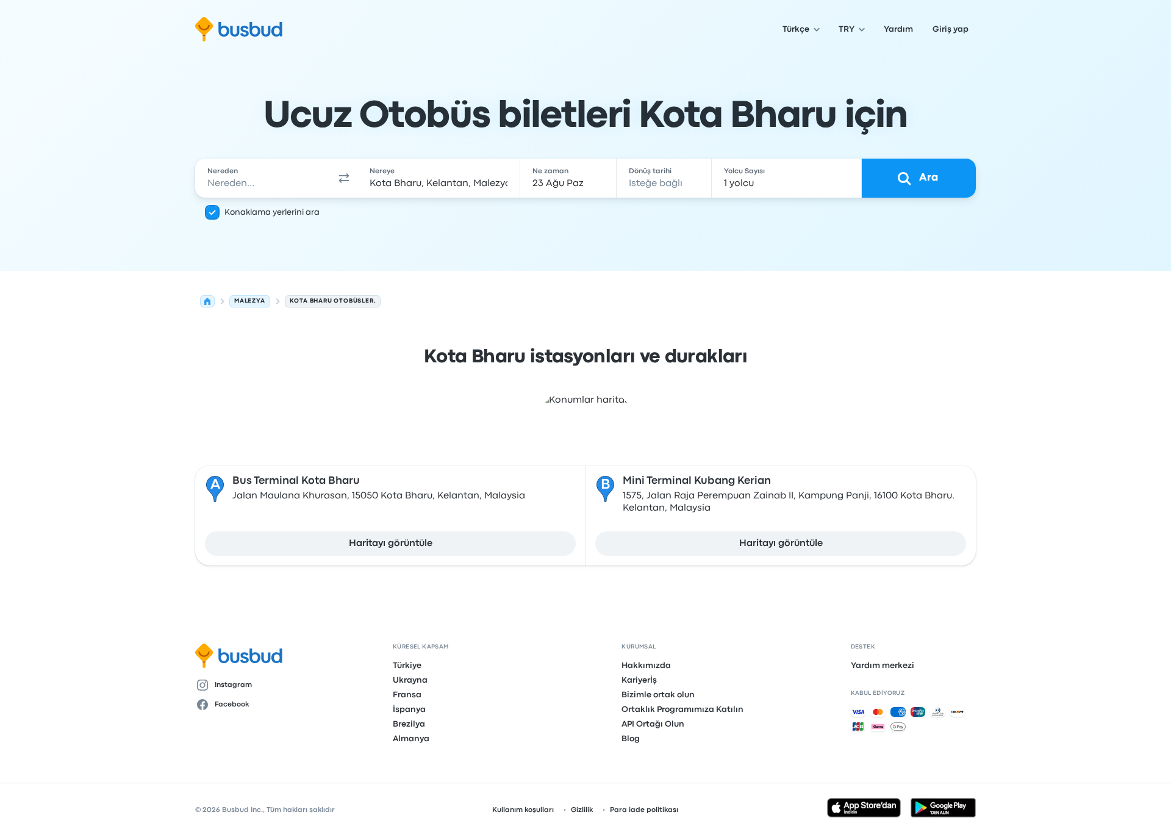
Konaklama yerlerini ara (272, 212)
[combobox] (262, 178)
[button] (344, 178)
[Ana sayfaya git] (238, 29)
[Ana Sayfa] (207, 301)
